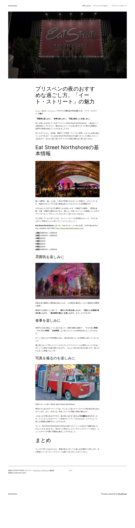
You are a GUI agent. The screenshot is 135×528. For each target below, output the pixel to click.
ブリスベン (51, 111)
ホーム (37, 111)
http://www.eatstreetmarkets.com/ (70, 228)
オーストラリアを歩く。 (101, 6)
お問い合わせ (86, 6)
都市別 (44, 111)
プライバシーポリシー (119, 6)
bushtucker (12, 6)
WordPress (122, 494)
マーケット (45, 470)
